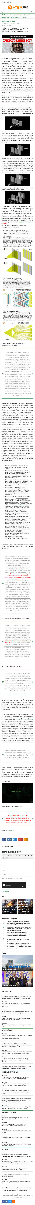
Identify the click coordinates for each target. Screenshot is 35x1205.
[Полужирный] (3, 855)
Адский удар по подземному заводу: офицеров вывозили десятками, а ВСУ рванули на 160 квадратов (19, 923)
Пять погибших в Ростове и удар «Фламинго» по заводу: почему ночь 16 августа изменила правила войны (19, 934)
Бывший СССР (5, 17)
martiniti (13, 23)
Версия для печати (8, 25)
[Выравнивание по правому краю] (19, 855)
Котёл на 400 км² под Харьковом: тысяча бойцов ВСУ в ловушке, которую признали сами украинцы (17, 1107)
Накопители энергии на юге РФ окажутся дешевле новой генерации (16, 1138)
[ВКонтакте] (6, 1201)
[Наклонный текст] (6, 855)
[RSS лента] (13, 1201)
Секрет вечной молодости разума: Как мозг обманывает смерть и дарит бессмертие (14, 1124)
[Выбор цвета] (25, 855)
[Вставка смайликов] (22, 855)
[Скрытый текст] (28, 855)
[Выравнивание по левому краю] (14, 855)
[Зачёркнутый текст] (11, 855)
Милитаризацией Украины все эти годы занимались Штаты (17, 1025)
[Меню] (2, 12)
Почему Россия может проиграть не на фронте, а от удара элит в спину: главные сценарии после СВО (16, 997)
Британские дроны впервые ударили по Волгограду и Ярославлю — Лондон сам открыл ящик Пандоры (19, 928)
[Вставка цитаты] (31, 855)
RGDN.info (11, 830)
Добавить (6, 891)
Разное (25, 17)
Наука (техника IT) (16, 17)
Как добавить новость (9, 1188)
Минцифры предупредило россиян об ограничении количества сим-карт (16, 1144)
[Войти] (31, 11)
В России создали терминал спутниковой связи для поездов (16, 1131)
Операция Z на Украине (16, 14)
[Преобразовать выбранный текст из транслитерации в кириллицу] (3, 858)
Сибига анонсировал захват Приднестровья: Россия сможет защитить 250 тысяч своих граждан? (16, 1067)
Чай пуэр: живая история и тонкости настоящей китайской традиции (15, 1175)
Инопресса (27, 14)
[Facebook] (3, 1201)
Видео (4, 897)
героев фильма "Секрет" (26, 719)
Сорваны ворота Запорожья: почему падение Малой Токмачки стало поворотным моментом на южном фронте (17, 1092)
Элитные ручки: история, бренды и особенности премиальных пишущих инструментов (15, 1168)
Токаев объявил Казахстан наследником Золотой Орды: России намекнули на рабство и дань (17, 1012)
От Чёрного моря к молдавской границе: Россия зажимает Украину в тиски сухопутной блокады (15, 1084)
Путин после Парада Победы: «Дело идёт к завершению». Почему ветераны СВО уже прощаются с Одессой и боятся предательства (17, 1045)
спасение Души (15, 771)
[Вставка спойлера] (6, 858)
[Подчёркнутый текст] (8, 855)
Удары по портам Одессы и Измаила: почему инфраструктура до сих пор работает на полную (18, 939)
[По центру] (16, 855)
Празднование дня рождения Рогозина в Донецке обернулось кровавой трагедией (16, 1018)
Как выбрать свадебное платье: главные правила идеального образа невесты (16, 1182)
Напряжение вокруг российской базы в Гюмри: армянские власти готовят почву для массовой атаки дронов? (17, 1060)
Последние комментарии (24, 1188)
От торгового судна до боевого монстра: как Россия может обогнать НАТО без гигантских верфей (16, 1077)
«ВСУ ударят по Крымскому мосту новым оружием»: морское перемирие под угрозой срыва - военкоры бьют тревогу (16, 1004)
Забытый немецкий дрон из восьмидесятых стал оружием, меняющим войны (15, 1118)
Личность (23, 505)
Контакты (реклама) (10, 1190)
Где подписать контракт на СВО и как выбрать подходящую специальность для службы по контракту (17, 1155)
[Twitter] (10, 1201)
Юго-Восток (5, 14)
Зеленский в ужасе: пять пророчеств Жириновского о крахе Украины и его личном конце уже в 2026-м (17, 1052)
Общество (5, 21)
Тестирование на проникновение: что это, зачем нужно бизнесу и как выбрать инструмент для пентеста (17, 1162)
